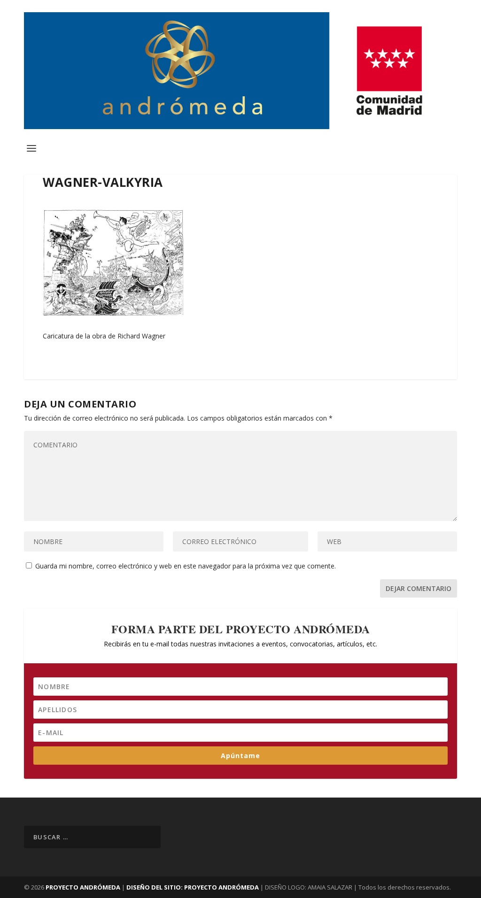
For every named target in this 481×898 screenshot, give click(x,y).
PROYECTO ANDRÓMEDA (83, 887)
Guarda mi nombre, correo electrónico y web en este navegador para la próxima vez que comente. (185, 565)
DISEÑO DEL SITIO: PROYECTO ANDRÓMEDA (193, 887)
